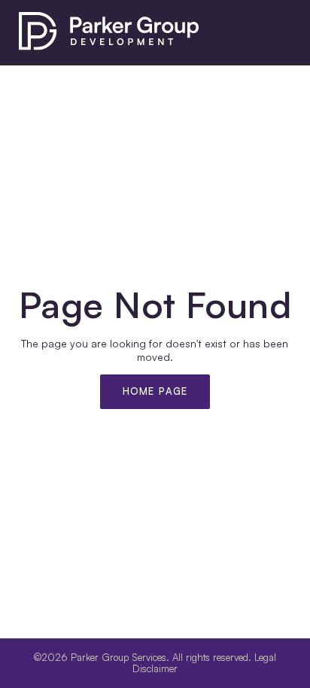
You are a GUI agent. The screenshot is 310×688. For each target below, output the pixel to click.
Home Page (155, 391)
